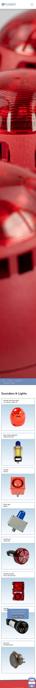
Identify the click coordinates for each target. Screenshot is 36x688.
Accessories (18, 381)
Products (10, 381)
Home (3, 381)
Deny (21, 616)
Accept (15, 616)
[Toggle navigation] (31, 4)
